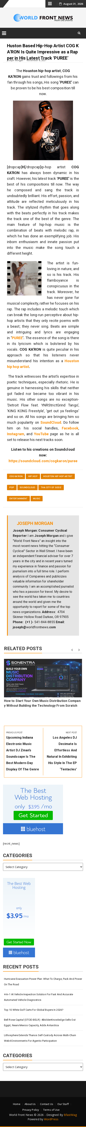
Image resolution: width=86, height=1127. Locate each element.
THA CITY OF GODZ (51, 487)
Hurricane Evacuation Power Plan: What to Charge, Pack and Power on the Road (43, 981)
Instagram (15, 434)
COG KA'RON (16, 476)
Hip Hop (33, 476)
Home (16, 1104)
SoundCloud (27, 487)
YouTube (41, 434)
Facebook (70, 428)
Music (36, 498)
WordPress (51, 1119)
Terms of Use (51, 1110)
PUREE (17, 338)
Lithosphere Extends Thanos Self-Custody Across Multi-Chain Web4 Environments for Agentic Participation (40, 1038)
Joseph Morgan (15, 60)
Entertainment (18, 498)
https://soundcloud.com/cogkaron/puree (43, 461)
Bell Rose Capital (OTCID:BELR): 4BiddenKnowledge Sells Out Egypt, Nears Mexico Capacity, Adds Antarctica (40, 1022)
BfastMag (70, 1115)
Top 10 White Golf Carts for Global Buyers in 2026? (33, 1009)
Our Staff (63, 1104)
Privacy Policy (30, 1110)
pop (11, 487)
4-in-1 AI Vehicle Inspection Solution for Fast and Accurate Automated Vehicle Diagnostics (38, 997)
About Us (30, 1104)
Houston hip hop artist (57, 476)
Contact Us (46, 1104)
